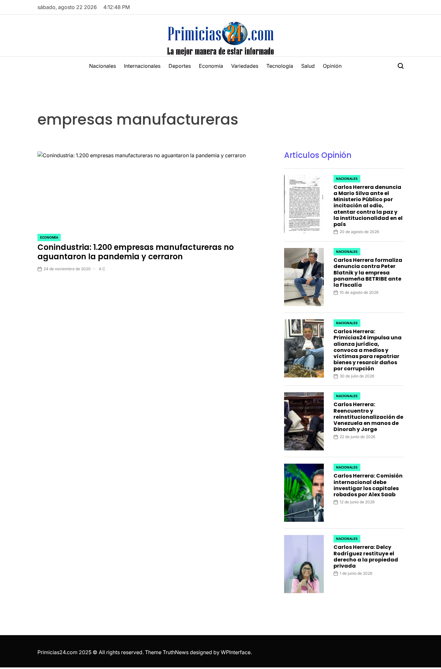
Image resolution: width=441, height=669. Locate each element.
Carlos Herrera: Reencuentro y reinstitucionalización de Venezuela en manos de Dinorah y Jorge (368, 417)
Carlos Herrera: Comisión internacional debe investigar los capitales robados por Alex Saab (368, 485)
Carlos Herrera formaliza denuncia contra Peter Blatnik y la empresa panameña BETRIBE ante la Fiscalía (367, 272)
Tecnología (279, 66)
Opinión (332, 66)
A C (102, 268)
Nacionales (102, 66)
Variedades (244, 66)
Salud (308, 66)
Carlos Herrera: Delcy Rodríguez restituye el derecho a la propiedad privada (365, 556)
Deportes (180, 66)
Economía (211, 66)
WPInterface (236, 652)
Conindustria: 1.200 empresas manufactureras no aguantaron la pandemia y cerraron (135, 252)
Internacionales (142, 66)
